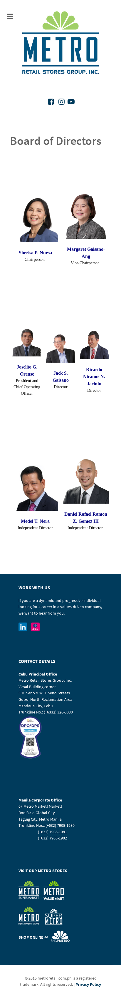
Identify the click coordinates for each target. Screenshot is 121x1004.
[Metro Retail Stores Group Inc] (60, 43)
